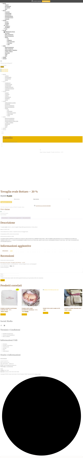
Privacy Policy (38, 374)
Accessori (7, 33)
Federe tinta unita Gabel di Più (51, 308)
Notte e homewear (9, 48)
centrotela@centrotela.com (10, 365)
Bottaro (7, 209)
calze (8, 44)
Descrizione (5, 217)
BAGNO (4, 3)
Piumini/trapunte (9, 16)
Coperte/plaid (8, 13)
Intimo (6, 37)
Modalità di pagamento (8, 333)
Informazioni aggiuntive (15, 217)
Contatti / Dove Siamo (8, 345)
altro (6, 9)
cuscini (6, 21)
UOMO (4, 45)
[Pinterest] (4, 32)
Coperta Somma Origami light (72, 308)
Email (2, 276)
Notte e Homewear (9, 34)
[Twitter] (4, 29)
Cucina (44, 152)
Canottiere (9, 43)
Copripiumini (8, 14)
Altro (6, 28)
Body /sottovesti (11, 41)
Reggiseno (9, 40)
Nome (2, 274)
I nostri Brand (6, 351)
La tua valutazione (4, 266)
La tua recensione (4, 267)
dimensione (17, 199)
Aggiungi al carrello (6, 202)
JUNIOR (4, 57)
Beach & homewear (9, 36)
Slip (8, 39)
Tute (6, 55)
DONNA (4, 101)
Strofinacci (7, 26)
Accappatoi (7, 7)
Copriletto (7, 12)
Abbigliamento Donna (10, 31)
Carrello (4, 348)
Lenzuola (7, 19)
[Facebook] (4, 25)
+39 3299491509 (9, 366)
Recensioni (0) (26, 217)
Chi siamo (5, 344)
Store (4, 349)
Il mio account (6, 346)
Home (41, 152)
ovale (11, 251)
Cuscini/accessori (9, 17)
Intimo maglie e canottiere (11, 50)
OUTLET (5, 58)
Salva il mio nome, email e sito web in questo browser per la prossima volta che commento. (22, 278)
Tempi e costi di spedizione (9, 335)
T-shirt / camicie (9, 51)
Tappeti (7, 4)
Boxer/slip (7, 53)
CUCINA (4, 20)
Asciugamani (8, 6)
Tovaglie (7, 23)
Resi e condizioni (6, 336)
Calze (6, 54)
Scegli (3, 314)
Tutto (23, 207)
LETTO (4, 10)
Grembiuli (7, 27)
